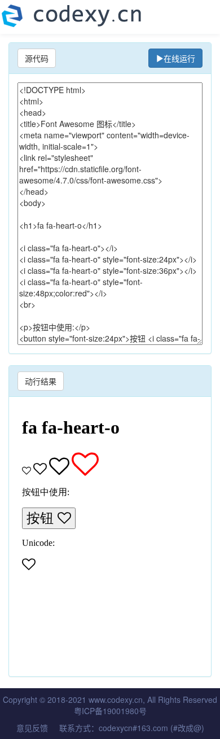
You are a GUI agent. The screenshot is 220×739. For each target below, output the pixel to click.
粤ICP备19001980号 (110, 710)
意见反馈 (32, 727)
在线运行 (179, 58)
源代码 (37, 58)
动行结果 (40, 381)
